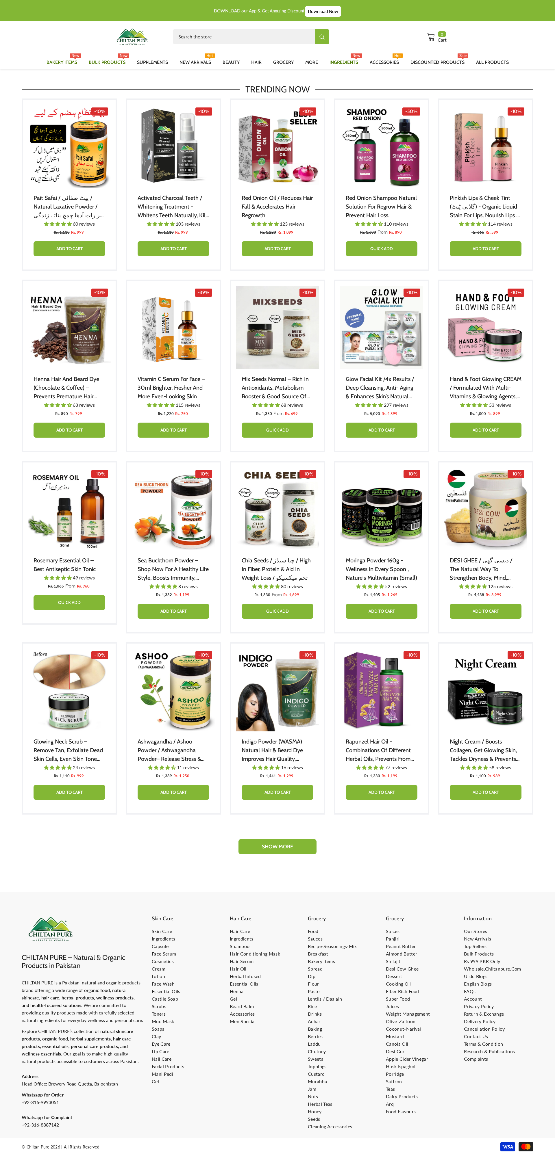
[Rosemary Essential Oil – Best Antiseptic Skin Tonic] (69, 508)
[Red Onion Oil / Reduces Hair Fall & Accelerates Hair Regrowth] (277, 146)
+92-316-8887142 (40, 1124)
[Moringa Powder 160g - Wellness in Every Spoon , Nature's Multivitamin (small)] (381, 508)
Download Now (323, 11)
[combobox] (244, 36)
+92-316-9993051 (40, 1102)
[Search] (251, 36)
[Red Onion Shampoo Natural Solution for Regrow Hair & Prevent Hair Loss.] (381, 146)
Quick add (381, 248)
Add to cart (69, 248)
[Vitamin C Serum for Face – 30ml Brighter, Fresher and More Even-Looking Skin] (173, 327)
